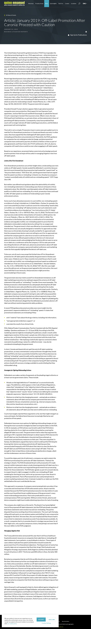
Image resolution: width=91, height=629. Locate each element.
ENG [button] (84, 3)
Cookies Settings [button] (46, 623)
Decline (52, 619)
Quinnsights (53, 3)
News (46, 3)
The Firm (60, 3)
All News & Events (11, 15)
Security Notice (65, 621)
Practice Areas (39, 3)
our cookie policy (12, 623)
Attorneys (31, 3)
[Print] (86, 31)
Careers (67, 3)
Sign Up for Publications (78, 35)
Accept (41, 619)
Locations (73, 3)
